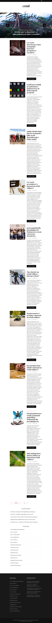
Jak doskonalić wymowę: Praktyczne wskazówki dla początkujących (26, 31)
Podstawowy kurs (14, 557)
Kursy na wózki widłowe (32, 180)
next (44, 25)
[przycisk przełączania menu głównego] (26, 11)
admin (30, 54)
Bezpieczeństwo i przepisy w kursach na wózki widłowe (34, 315)
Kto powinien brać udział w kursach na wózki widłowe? (34, 367)
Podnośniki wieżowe (14, 550)
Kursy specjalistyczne (15, 537)
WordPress (30, 621)
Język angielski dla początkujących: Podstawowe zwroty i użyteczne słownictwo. (34, 232)
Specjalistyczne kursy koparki (16, 560)
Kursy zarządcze (14, 542)
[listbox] (26, 25)
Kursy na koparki (30, 40)
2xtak (26, 6)
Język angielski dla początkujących (26, 27)
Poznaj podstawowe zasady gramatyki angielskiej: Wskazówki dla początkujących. (34, 417)
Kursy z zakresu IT (14, 539)
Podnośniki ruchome (15, 547)
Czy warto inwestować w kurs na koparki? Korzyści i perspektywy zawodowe (34, 48)
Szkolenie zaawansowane (16, 565)
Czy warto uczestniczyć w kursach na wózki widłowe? (33, 185)
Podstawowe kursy (14, 552)
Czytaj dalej (31, 78)
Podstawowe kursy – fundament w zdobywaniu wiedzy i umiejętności (24, 522)
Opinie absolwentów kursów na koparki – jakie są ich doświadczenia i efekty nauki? (34, 135)
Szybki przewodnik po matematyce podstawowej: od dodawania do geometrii (34, 88)
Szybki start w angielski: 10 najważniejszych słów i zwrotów (22, 514)
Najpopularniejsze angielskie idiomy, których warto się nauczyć (23, 519)
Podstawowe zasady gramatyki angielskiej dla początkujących (23, 511)
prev (7, 25)
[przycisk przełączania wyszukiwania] (41, 1)
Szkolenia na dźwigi (14, 563)
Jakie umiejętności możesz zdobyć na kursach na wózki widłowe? (33, 456)
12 (25, 503)
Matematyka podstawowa (33, 82)
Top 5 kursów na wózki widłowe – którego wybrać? (33, 274)
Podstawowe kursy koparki (16, 555)
